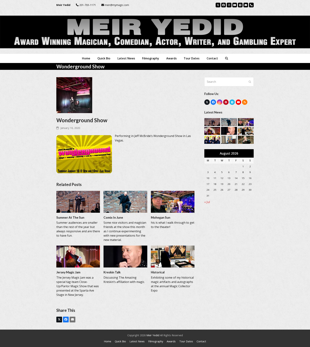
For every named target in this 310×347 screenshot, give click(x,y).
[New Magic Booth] (229, 139)
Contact (201, 341)
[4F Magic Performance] (212, 139)
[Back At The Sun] (246, 139)
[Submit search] (250, 81)
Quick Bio (120, 341)
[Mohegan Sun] (172, 201)
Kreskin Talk (112, 272)
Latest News (137, 341)
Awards (171, 341)
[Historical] (172, 256)
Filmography (155, 341)
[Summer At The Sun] (78, 201)
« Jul (207, 202)
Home (107, 341)
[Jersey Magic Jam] (78, 256)
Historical (158, 272)
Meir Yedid (152, 335)
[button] (226, 58)
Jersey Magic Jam (68, 272)
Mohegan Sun (160, 217)
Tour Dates (186, 341)
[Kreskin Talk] (125, 256)
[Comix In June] (125, 201)
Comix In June (113, 217)
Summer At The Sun (70, 217)
